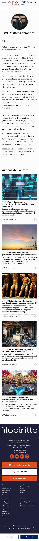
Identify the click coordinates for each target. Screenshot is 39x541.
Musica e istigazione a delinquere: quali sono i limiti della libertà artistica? (18, 400)
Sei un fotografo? (25, 502)
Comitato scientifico (25, 487)
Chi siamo (4, 485)
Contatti (4, 487)
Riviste (3, 517)
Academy (4, 511)
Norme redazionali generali (27, 504)
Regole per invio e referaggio (27, 505)
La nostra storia (6, 490)
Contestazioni (5, 500)
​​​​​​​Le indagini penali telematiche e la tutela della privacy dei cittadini (18, 204)
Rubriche (4, 519)
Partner (22, 492)
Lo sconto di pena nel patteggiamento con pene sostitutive (19, 254)
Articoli (5, 41)
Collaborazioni (24, 498)
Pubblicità (4, 494)
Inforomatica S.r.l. (7, 488)
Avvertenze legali (6, 498)
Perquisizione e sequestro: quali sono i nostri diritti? (17, 350)
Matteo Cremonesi (10, 219)
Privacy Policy (5, 504)
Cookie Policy (5, 505)
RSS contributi (6, 509)
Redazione (4, 492)
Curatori (22, 488)
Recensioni (23, 500)
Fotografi (22, 490)
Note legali (4, 502)
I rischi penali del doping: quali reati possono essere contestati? (19, 302)
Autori (22, 485)
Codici (3, 515)
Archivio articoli (6, 513)
